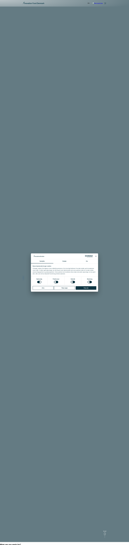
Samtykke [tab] (42, 261)
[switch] (56, 282)
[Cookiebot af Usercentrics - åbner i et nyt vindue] (86, 256)
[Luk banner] (95, 256)
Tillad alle (86, 288)
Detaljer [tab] (64, 261)
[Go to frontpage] (33, 3)
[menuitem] (89, 3)
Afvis (43, 288)
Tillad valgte (64, 288)
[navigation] (89, 3)
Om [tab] (87, 261)
